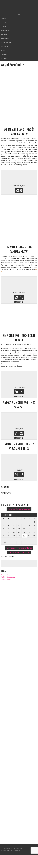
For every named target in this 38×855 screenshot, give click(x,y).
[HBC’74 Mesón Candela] (27, 177)
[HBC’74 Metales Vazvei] (27, 419)
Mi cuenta (4, 59)
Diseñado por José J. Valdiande (10, 850)
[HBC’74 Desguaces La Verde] (11, 378)
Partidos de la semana (19, 552)
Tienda (3, 51)
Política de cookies (8, 577)
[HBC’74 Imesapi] (27, 461)
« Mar (4, 543)
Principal (4, 19)
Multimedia (4, 47)
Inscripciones (5, 31)
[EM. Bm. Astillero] (11, 177)
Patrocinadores (6, 43)
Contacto (4, 55)
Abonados (4, 35)
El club (3, 22)
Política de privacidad (9, 575)
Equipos (3, 27)
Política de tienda (7, 579)
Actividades (5, 39)
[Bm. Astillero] (27, 283)
